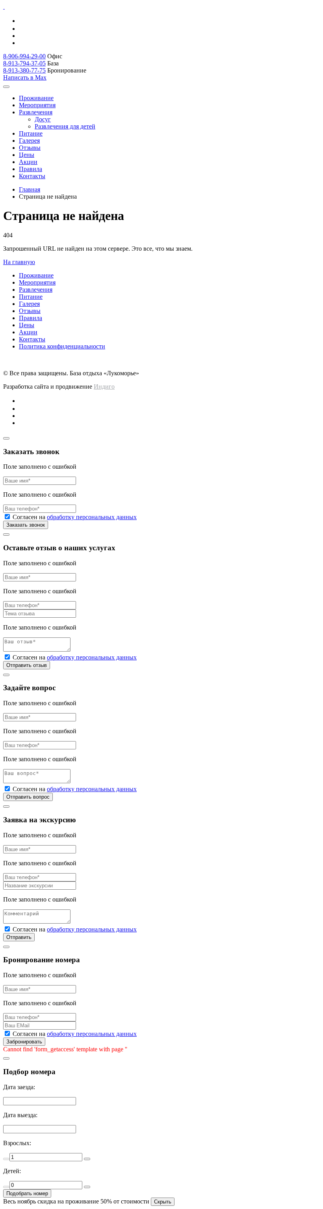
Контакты (32, 176)
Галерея (29, 140)
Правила (30, 169)
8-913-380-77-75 (24, 70)
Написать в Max (24, 77)
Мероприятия (37, 105)
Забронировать (24, 1042)
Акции (28, 161)
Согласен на (75, 517)
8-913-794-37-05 (24, 63)
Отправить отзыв (26, 665)
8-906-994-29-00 (24, 56)
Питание (31, 133)
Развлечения (35, 112)
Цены (26, 154)
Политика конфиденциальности (62, 346)
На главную (19, 262)
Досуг (43, 119)
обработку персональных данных (92, 517)
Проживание (36, 98)
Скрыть (162, 1202)
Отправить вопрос (28, 797)
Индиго (104, 386)
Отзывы (30, 147)
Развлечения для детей (65, 126)
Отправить (19, 937)
